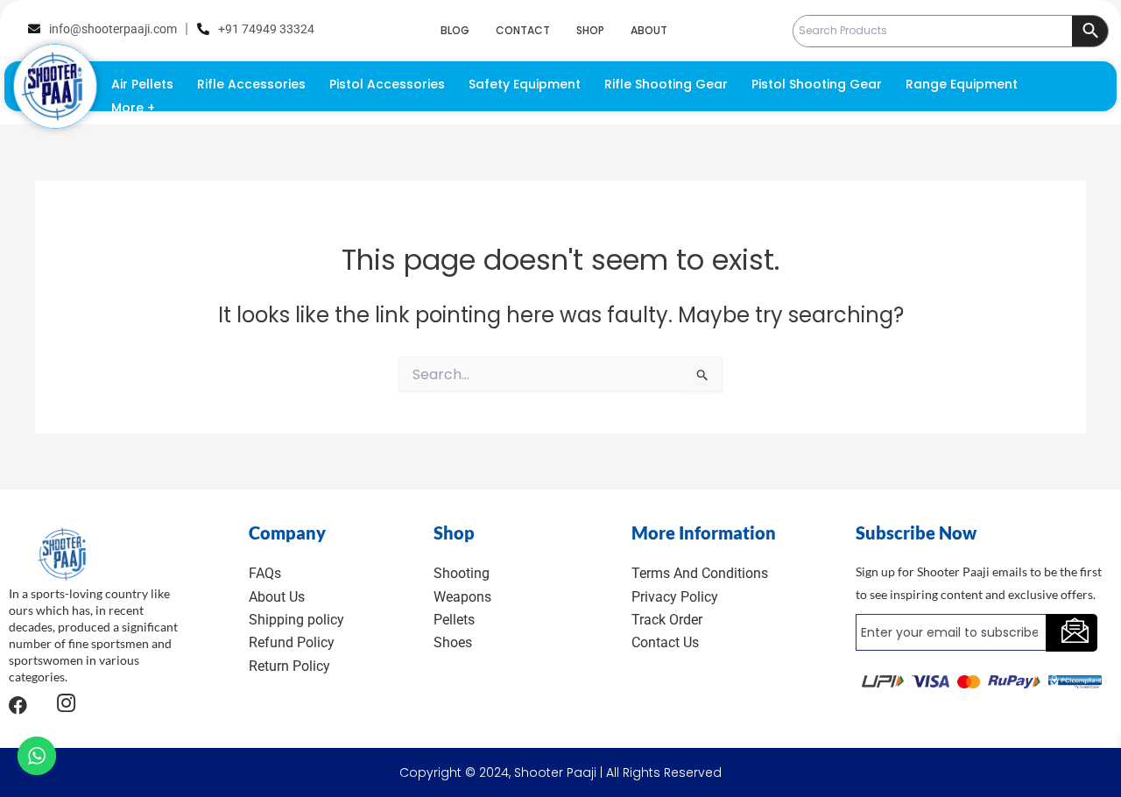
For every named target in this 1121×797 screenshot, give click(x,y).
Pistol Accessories (387, 84)
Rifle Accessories (251, 84)
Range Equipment (962, 84)
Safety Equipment (525, 84)
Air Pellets (142, 84)
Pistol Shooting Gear (816, 84)
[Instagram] (66, 705)
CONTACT (523, 30)
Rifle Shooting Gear (666, 84)
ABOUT (649, 30)
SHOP (590, 30)
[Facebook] (18, 705)
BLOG (455, 30)
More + (133, 107)
